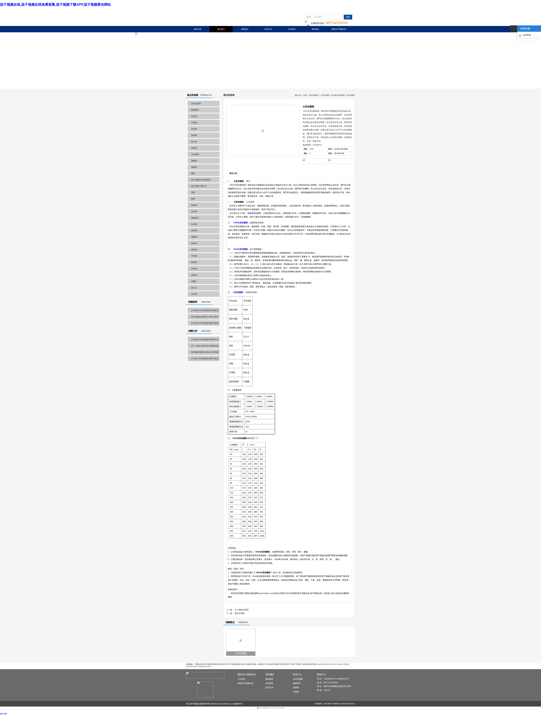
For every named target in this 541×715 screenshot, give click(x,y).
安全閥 (194, 294)
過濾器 (194, 275)
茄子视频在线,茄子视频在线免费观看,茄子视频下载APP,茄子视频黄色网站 (55, 4)
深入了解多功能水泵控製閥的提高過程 (203, 347)
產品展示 (221, 29)
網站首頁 (197, 29)
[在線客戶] (513, 28)
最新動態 (269, 679)
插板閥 (194, 243)
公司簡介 (242, 679)
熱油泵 (243, 664)
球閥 (193, 192)
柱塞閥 (194, 224)
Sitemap (352, 704)
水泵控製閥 (240, 653)
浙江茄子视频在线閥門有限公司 (200, 704)
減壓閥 (194, 161)
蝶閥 (193, 199)
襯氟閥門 (195, 218)
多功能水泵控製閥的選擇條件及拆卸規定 (203, 340)
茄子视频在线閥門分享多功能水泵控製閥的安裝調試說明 (203, 318)
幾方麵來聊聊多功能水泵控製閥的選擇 (203, 353)
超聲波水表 (223, 664)
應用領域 (315, 29)
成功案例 (269, 683)
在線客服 (526, 35)
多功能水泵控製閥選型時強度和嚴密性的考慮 (203, 311)
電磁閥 (194, 167)
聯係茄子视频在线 (339, 29)
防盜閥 (194, 268)
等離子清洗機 (295, 664)
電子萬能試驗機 (234, 664)
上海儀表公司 (262, 664)
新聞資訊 (244, 29)
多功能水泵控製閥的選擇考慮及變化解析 (203, 359)
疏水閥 (194, 211)
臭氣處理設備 (251, 664)
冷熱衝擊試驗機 (273, 664)
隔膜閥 (194, 205)
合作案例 (291, 29)
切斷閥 (194, 237)
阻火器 (194, 142)
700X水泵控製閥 (240, 222)
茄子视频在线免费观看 (201, 180)
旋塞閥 (194, 116)
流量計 (194, 281)
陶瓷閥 (194, 262)
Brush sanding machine (202, 666)
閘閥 (193, 173)
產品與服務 (313, 95)
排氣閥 (194, 135)
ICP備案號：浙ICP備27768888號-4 (327, 704)
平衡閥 (194, 256)
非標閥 (194, 122)
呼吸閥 (194, 148)
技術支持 (268, 29)
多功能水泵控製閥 (337, 95)
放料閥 (194, 230)
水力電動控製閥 (242, 610)
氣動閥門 (195, 110)
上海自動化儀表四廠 (308, 664)
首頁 (305, 95)
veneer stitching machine (326, 664)
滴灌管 (287, 664)
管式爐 (281, 664)
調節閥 (194, 249)
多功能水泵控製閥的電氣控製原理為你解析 (203, 324)
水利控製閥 (196, 103)
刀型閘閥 (195, 154)
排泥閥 (194, 129)
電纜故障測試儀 (201, 664)
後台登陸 (345, 704)
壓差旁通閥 (240, 613)
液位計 (194, 288)
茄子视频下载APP (199, 186)
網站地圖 (3, 714)
